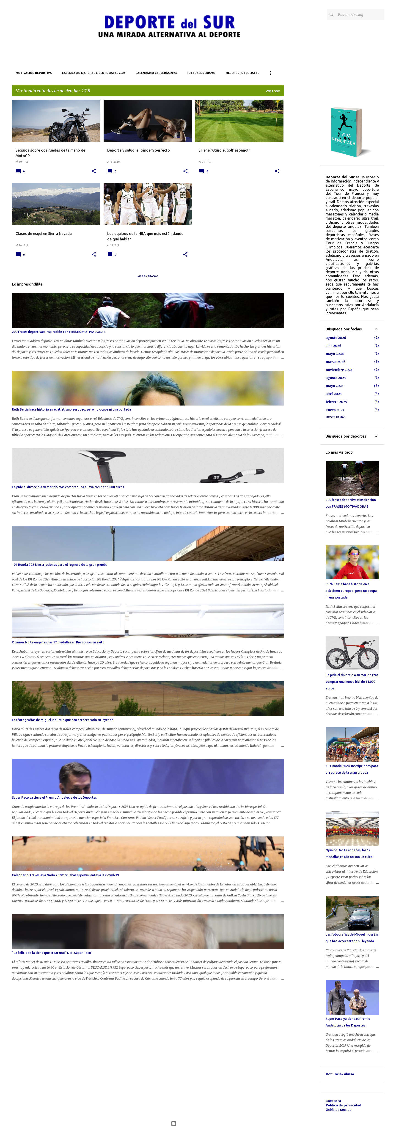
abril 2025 (334, 394)
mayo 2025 (335, 386)
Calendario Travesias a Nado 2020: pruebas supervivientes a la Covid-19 (65, 875)
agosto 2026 (336, 338)
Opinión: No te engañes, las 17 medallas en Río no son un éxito (58, 642)
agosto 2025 (336, 378)
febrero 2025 (336, 402)
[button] (93, 171)
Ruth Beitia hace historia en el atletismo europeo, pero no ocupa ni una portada (71, 409)
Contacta (333, 1101)
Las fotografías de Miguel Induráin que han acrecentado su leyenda (62, 720)
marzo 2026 (335, 362)
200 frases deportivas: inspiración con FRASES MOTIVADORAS (58, 332)
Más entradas (148, 276)
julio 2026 (333, 346)
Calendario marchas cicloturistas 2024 (93, 72)
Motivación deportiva (34, 72)
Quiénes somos (338, 1110)
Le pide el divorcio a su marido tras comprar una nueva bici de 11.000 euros (68, 487)
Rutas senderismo (201, 72)
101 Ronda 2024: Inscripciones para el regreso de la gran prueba (59, 564)
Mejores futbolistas (242, 72)
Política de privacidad (343, 1105)
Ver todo (273, 91)
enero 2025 (335, 410)
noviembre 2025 (339, 370)
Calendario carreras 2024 (156, 72)
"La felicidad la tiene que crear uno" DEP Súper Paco (51, 953)
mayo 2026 (335, 354)
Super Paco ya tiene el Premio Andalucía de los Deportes (54, 797)
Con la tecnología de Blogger (200, 1124)
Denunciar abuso (340, 1074)
